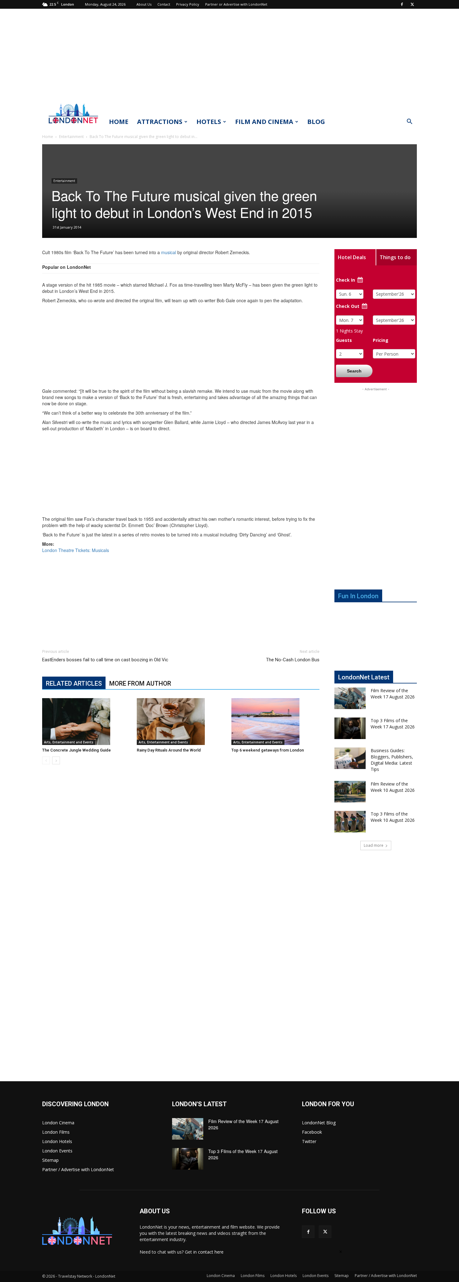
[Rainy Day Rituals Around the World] (181, 721)
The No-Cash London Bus (292, 660)
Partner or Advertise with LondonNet (236, 4)
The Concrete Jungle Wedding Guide (76, 750)
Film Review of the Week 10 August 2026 (393, 787)
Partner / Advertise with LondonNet (78, 1169)
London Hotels (57, 1141)
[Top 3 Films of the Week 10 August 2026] (350, 821)
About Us (143, 4)
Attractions (159, 121)
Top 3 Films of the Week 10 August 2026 (393, 817)
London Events (57, 1151)
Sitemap (50, 1160)
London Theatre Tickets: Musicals (75, 550)
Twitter (309, 1141)
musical (168, 252)
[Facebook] (402, 4)
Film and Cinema (264, 121)
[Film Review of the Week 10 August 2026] (350, 791)
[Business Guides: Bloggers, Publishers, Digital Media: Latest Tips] (350, 758)
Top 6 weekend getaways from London (267, 750)
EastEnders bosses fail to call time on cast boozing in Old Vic (105, 660)
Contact (163, 4)
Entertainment (71, 136)
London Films (56, 1132)
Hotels (208, 121)
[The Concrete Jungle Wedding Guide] (86, 721)
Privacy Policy (187, 4)
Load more (373, 845)
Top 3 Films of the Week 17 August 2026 (393, 723)
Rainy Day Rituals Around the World (169, 750)
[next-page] (56, 760)
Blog (316, 121)
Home (118, 121)
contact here (211, 1252)
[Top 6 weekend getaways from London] (275, 721)
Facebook (312, 1132)
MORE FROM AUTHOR (140, 683)
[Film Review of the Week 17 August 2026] (350, 698)
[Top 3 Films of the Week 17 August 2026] (350, 728)
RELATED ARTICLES (74, 683)
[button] (409, 122)
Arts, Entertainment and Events (68, 742)
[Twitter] (412, 4)
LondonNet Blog (319, 1123)
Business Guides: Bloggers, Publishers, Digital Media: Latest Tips (392, 759)
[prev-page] (46, 760)
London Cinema (58, 1123)
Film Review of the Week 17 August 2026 (393, 694)
